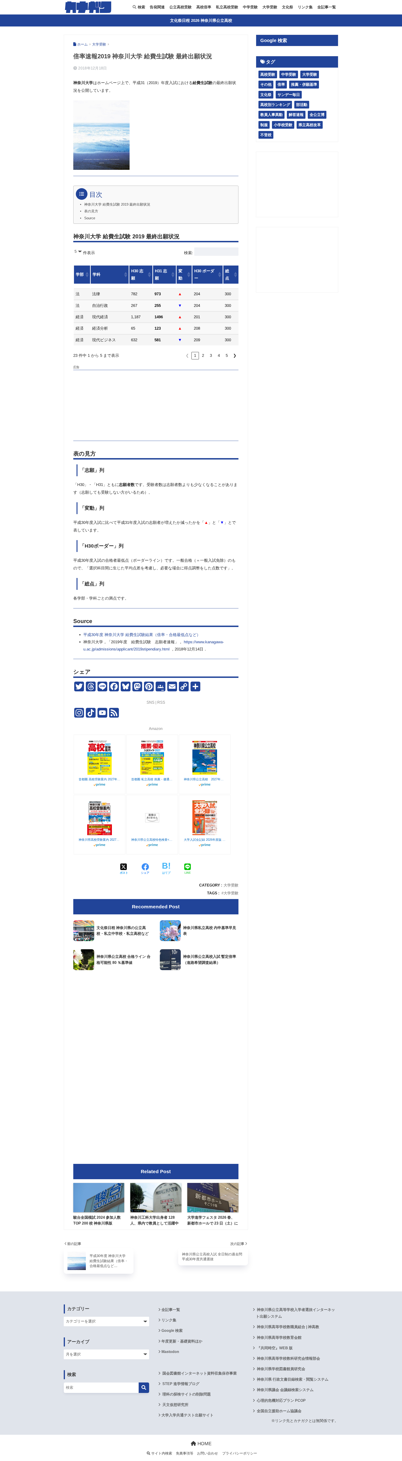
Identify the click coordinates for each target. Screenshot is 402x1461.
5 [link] (227, 355)
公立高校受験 (180, 7)
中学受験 (250, 7)
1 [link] (195, 355)
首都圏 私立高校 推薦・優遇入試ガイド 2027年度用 (152, 779)
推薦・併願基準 (304, 84)
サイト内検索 (161, 1453)
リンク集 (305, 7)
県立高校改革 (309, 125)
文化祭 (287, 7)
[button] (86, 274)
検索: (188, 253)
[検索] (144, 1387)
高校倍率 (203, 7)
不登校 (265, 135)
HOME (203, 1443)
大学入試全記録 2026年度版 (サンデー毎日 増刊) (205, 839)
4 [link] (219, 355)
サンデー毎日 (289, 95)
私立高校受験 (227, 7)
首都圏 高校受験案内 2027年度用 (100, 779)
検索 (141, 7)
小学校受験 (283, 125)
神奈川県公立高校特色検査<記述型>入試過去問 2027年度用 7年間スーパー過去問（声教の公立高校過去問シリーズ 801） (152, 839)
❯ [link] (234, 355)
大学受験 (269, 7)
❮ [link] (187, 355)
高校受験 (267, 74)
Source (89, 218)
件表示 (89, 253)
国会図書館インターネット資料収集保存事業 (199, 1373)
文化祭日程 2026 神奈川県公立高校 (201, 20)
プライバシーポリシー (239, 1453)
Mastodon (170, 1352)
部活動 (301, 105)
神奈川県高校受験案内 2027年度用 (100, 839)
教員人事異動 (271, 115)
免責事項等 (184, 1453)
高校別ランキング (275, 105)
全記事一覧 (326, 7)
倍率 (281, 84)
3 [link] (211, 355)
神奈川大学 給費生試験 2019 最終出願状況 (117, 204)
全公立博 (317, 115)
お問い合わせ (207, 1453)
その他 (265, 84)
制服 (264, 125)
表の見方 (91, 211)
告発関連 (157, 7)
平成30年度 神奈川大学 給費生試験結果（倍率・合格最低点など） (142, 635)
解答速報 (296, 115)
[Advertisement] (155, 404)
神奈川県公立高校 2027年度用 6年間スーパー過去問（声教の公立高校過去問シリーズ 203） (205, 779)
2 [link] (203, 355)
